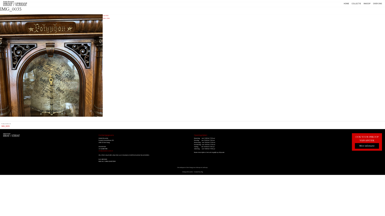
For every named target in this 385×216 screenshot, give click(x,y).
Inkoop (367, 3)
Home (346, 3)
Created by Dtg (198, 172)
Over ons (377, 3)
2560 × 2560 (106, 18)
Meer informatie (367, 145)
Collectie (356, 3)
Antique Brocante (187, 172)
